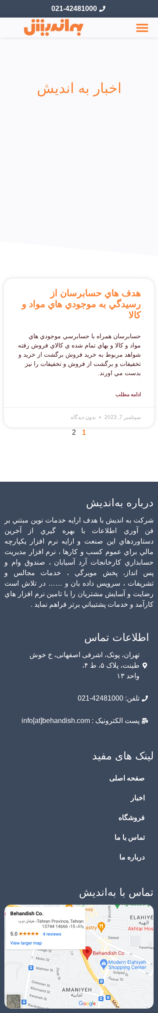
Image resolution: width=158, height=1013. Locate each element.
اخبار (138, 798)
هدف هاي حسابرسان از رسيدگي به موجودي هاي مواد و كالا (81, 304)
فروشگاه (131, 817)
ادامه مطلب (128, 394)
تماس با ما (130, 837)
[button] (142, 27)
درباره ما (132, 857)
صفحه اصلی (127, 778)
